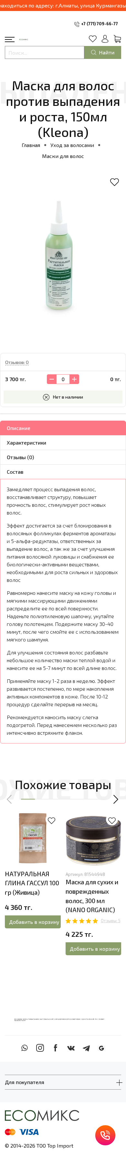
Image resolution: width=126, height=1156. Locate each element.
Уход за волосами (72, 145)
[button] (10, 799)
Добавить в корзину (34, 922)
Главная (31, 145)
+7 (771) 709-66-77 (99, 23)
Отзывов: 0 (17, 362)
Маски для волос (63, 156)
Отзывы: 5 (111, 920)
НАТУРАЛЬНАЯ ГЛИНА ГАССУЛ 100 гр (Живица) (32, 883)
